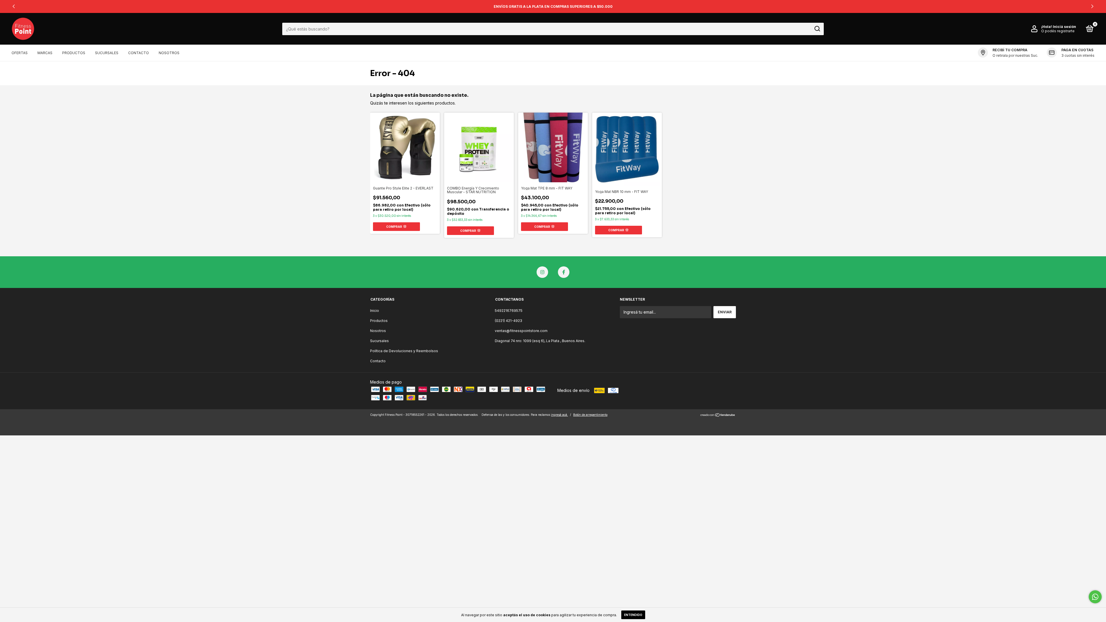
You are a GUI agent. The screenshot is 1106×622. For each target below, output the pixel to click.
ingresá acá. (559, 414)
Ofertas (20, 53)
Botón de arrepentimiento (590, 414)
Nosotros (169, 53)
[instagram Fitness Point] (542, 272)
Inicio (374, 310)
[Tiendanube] (718, 415)
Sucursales (106, 53)
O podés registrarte (1058, 31)
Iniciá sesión (1064, 26)
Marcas (44, 53)
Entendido (633, 615)
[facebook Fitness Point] (563, 272)
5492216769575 (508, 310)
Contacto (138, 53)
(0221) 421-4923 (508, 320)
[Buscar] (817, 29)
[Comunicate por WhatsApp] (1095, 596)
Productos (73, 53)
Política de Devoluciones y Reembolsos (404, 351)
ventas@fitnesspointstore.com (521, 331)
